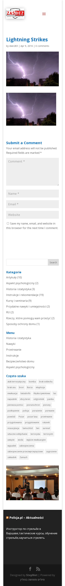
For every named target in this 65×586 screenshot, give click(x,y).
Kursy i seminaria (17, 301)
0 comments (42, 45)
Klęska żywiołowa (42, 393)
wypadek (12, 445)
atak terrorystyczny (17, 381)
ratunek (46, 422)
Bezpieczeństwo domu (20, 361)
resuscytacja (13, 428)
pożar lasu (33, 416)
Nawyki (10, 344)
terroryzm (48, 434)
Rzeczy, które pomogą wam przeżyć (28, 318)
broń (21, 387)
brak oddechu (45, 381)
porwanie (49, 410)
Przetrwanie (13, 349)
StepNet (32, 575)
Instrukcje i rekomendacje (22, 295)
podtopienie (13, 410)
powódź (11, 416)
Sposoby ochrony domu (21, 324)
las (54, 393)
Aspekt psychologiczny (20, 283)
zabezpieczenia (26, 445)
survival (46, 428)
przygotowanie (32, 422)
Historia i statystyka (18, 289)
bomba (32, 381)
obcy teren (25, 399)
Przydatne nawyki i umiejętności (26, 306)
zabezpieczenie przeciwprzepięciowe (25, 451)
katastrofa (25, 393)
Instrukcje (12, 355)
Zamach (23, 457)
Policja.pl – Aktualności (26, 518)
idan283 (13, 45)
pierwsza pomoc (15, 405)
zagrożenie (51, 451)
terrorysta (35, 434)
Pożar (21, 416)
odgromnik (39, 399)
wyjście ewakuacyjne (36, 439)
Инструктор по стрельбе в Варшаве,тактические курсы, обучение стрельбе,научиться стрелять (31, 533)
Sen (37, 428)
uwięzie (11, 439)
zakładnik (12, 457)
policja (26, 410)
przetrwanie (46, 416)
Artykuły (11, 277)
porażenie (37, 410)
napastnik (12, 399)
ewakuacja (12, 393)
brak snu (12, 387)
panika (50, 399)
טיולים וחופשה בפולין (32, 579)
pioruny (46, 405)
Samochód (27, 428)
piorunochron (33, 405)
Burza (29, 387)
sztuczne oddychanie (17, 434)
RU (8, 312)
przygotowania (15, 422)
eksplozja (40, 387)
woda (20, 439)
